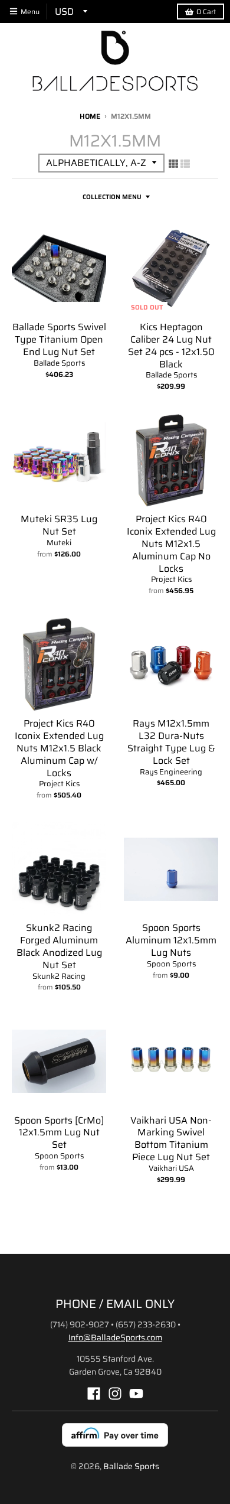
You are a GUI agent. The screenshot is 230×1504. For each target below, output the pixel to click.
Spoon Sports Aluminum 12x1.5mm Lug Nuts (171, 940)
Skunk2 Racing (59, 976)
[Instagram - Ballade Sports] (115, 1393)
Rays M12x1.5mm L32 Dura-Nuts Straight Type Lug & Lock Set (171, 741)
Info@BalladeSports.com (115, 1337)
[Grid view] (173, 163)
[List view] (185, 163)
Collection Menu (112, 197)
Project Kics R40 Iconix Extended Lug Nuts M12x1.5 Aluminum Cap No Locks (171, 543)
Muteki (59, 542)
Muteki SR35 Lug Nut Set (59, 525)
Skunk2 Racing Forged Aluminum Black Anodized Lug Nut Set (59, 946)
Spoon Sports (171, 964)
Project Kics (171, 579)
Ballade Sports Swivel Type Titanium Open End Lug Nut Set (59, 339)
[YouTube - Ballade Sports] (136, 1393)
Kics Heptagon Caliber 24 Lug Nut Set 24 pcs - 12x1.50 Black (171, 345)
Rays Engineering (171, 772)
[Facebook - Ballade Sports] (94, 1393)
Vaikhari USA (171, 1168)
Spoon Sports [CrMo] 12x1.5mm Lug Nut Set (59, 1133)
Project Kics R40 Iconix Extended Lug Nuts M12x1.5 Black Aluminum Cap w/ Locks (59, 748)
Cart (206, 11)
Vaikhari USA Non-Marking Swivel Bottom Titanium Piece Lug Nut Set (171, 1138)
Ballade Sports (59, 363)
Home (90, 116)
